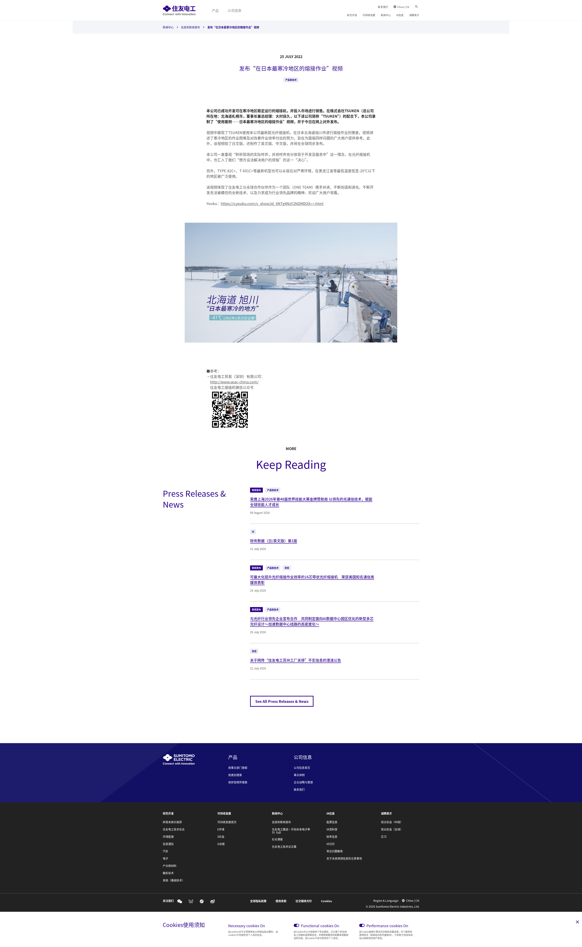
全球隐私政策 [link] (258, 901)
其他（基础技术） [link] (174, 880)
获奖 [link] (287, 568)
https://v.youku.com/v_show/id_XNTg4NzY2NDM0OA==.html (272, 203)
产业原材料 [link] (169, 865)
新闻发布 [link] (256, 490)
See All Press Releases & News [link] (282, 701)
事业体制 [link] (299, 775)
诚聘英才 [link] (414, 15)
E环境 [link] (220, 829)
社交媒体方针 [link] (304, 901)
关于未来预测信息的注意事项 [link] (344, 858)
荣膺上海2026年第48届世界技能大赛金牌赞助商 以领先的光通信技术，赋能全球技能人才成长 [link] (311, 501)
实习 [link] (383, 836)
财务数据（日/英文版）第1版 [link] (273, 540)
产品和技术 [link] (291, 79)
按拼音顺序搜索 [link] (237, 782)
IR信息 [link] (400, 15)
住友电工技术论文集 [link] (284, 846)
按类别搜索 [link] (235, 775)
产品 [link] (215, 10)
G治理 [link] (221, 844)
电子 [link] (165, 858)
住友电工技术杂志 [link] (174, 829)
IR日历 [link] (330, 844)
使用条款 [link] (281, 901)
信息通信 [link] (168, 844)
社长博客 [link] (277, 839)
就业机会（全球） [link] (392, 829)
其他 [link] (254, 651)
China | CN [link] (403, 7)
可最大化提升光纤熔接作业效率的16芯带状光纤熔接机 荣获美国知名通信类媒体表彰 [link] (312, 579)
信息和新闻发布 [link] (190, 27)
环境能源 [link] (168, 836)
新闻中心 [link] (386, 15)
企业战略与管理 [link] (303, 782)
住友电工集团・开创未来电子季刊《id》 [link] (291, 831)
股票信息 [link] (331, 822)
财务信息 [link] (331, 836)
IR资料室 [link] (331, 829)
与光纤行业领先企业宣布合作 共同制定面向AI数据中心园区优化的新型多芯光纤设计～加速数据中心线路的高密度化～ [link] (312, 621)
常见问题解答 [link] (334, 851)
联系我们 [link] (383, 7)
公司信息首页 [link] (302, 768)
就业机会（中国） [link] (392, 822)
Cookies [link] (326, 901)
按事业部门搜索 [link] (237, 768)
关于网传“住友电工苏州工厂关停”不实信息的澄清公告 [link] (295, 660)
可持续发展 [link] (369, 15)
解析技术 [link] (168, 873)
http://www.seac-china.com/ (234, 382)
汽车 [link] (165, 851)
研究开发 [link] (352, 15)
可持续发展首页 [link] (226, 822)
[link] (179, 10)
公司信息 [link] (234, 10)
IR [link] (253, 531)
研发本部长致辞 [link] (172, 822)
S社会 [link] (220, 836)
